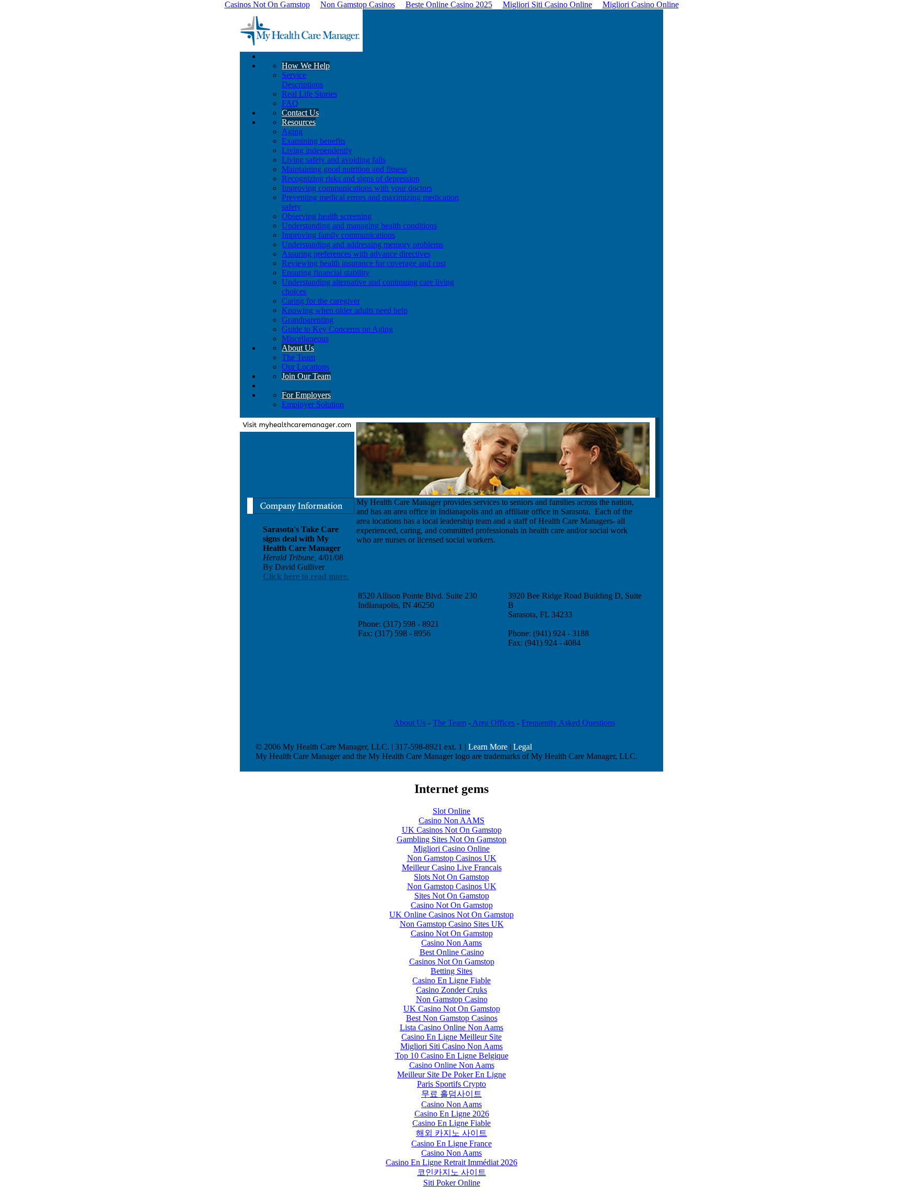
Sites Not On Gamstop (451, 895)
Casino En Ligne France (451, 1143)
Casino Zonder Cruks (451, 989)
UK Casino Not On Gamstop (451, 1008)
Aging (292, 131)
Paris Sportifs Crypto (451, 1083)
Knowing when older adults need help (345, 310)
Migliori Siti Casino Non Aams (451, 1046)
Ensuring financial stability (325, 272)
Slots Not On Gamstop (451, 876)
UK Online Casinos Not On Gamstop (451, 914)
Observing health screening (327, 216)
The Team (298, 357)
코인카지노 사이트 (451, 1172)
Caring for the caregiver (321, 300)
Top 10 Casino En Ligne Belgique (451, 1055)
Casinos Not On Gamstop (451, 961)
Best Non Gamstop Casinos (451, 1018)
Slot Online (451, 811)
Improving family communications (338, 235)
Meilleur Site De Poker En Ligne (451, 1074)
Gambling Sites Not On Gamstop (451, 839)
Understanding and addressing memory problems (362, 244)
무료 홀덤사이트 (451, 1093)
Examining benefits (313, 140)
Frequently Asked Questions (568, 722)
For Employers (306, 394)
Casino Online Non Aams (451, 1065)
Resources (299, 122)
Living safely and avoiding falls (334, 159)
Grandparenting (307, 319)
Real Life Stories (309, 93)
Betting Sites (451, 971)
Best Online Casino (452, 952)
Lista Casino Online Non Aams (451, 1027)
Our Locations (305, 366)
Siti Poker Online (451, 1182)
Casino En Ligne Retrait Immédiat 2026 (451, 1162)
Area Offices (493, 722)
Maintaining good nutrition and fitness (344, 169)
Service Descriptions (302, 80)
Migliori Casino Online (451, 848)
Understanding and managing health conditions (359, 225)
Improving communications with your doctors (357, 187)
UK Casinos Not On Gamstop (452, 829)
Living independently (317, 150)
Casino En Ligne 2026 (451, 1113)
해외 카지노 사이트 (451, 1133)
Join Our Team (306, 376)
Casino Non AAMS (451, 820)
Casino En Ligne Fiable (451, 980)
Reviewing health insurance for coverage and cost (364, 263)
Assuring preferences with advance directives (356, 253)
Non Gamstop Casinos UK (451, 858)
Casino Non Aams (451, 942)
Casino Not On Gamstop (452, 905)
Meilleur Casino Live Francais (452, 867)
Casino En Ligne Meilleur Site (451, 1036)
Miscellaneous (305, 338)
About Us (298, 347)
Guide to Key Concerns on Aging (337, 329)
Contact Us (300, 112)
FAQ (290, 103)
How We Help (306, 65)
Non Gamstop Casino (452, 999)
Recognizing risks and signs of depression (351, 178)
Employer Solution (313, 404)
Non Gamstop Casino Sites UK (452, 923)
